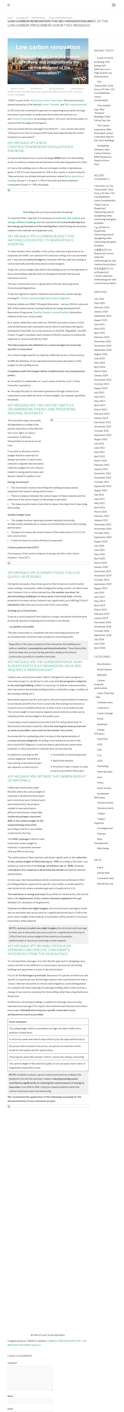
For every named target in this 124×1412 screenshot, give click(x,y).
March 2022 (100, 460)
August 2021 (100, 490)
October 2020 (101, 532)
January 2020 (101, 566)
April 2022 (99, 456)
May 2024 (99, 362)
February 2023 (101, 413)
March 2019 (100, 609)
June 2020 (99, 549)
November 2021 (102, 477)
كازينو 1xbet (100, 227)
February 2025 (101, 337)
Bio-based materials (75, 104)
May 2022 (99, 451)
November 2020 (102, 528)
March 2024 (100, 371)
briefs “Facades (51, 104)
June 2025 (99, 324)
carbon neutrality (14, 91)
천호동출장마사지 (103, 268)
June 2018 (99, 643)
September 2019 (102, 583)
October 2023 (101, 383)
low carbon (53, 91)
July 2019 (99, 592)
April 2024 (99, 366)
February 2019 (101, 613)
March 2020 (100, 562)
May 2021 (99, 503)
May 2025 (99, 328)
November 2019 (102, 575)
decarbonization (28, 91)
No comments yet (56, 88)
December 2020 (102, 524)
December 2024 (102, 341)
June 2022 (99, 447)
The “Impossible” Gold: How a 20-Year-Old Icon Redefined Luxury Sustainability (105, 193)
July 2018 (99, 639)
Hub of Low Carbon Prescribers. (46, 100)
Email (11, 1409)
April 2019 (99, 605)
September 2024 (102, 349)
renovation (77, 91)
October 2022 (101, 430)
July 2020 (99, 545)
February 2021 (101, 515)
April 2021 (99, 507)
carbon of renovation (23, 118)
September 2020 (102, 537)
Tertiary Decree (28, 298)
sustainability (19, 95)
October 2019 (101, 579)
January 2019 (101, 618)
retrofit (10, 95)
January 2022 (101, 469)
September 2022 (102, 434)
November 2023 (102, 379)
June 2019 (99, 596)
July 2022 (99, 443)
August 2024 (100, 354)
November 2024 (102, 345)
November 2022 (102, 426)
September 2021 (102, 486)
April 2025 (99, 332)
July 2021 (99, 494)
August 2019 (100, 588)
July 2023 (99, 392)
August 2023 (100, 388)
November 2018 (102, 626)
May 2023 (99, 400)
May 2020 (99, 554)
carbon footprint (77, 88)
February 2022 (101, 464)
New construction (65, 91)
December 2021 (102, 473)
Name (11, 1396)
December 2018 (102, 622)
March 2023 (100, 409)
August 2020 (100, 541)
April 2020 (99, 558)
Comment (13, 1363)
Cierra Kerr (100, 185)
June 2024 (99, 358)
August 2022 (100, 439)
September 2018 (102, 635)
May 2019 (99, 600)
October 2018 (101, 630)
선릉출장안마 (101, 249)
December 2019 (102, 571)
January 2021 (101, 520)
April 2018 (99, 647)
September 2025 (102, 315)
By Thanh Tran (36, 88)
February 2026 (101, 307)
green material (42, 91)
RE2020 (77, 532)
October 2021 (101, 481)
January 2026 (101, 311)
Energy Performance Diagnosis (54, 298)
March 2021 (100, 511)
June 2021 (99, 498)
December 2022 (102, 422)
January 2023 (101, 417)
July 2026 (99, 298)
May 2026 (99, 302)
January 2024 (101, 375)
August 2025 (100, 320)
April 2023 (99, 405)
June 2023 (99, 396)
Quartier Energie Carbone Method (51, 312)
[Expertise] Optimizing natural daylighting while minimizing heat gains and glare (105, 215)
